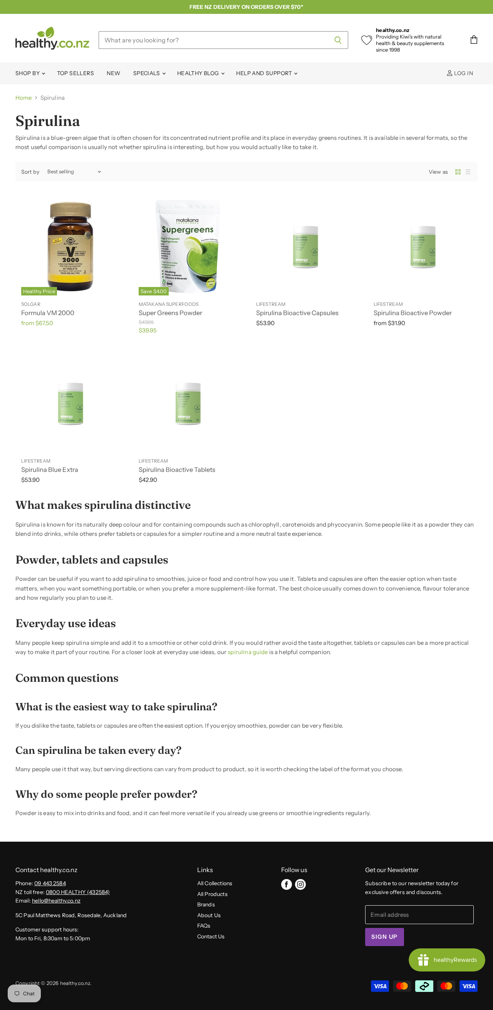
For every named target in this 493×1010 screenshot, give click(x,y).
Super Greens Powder (170, 313)
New (113, 73)
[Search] (338, 40)
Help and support (264, 73)
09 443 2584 (50, 883)
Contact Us (211, 936)
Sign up (384, 936)
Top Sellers (75, 73)
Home (23, 97)
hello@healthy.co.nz (56, 900)
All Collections (214, 883)
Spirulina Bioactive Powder (413, 313)
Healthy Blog (198, 73)
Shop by (28, 73)
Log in (463, 73)
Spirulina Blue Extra (49, 469)
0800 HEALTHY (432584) (78, 892)
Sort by (30, 172)
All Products (212, 894)
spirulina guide (248, 652)
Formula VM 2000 (47, 313)
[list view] (468, 172)
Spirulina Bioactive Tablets (177, 469)
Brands (206, 904)
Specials (147, 73)
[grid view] (458, 172)
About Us (209, 915)
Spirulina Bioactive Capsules (297, 313)
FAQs (204, 925)
